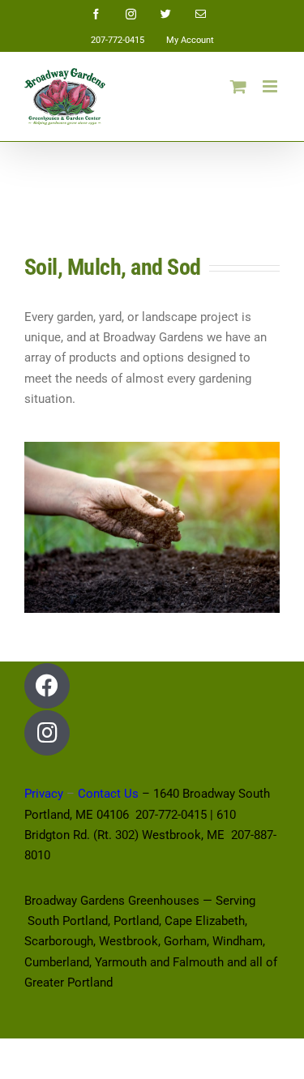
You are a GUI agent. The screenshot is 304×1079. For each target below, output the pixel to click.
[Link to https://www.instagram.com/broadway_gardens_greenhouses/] (47, 733)
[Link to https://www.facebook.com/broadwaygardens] (47, 686)
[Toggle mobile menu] (271, 86)
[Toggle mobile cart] (238, 86)
